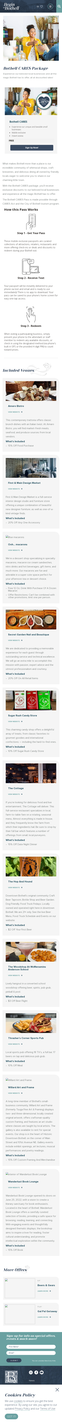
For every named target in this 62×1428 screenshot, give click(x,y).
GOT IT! (11, 1416)
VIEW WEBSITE (14, 412)
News (32, 1380)
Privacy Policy (22, 1408)
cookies (18, 1401)
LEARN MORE (43, 1291)
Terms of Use (47, 1408)
